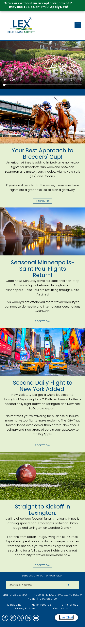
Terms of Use (69, 605)
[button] (78, 25)
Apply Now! (59, 7)
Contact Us (60, 608)
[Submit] (69, 585)
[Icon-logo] (20, 618)
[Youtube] (36, 618)
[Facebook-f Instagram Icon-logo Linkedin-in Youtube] (42, 618)
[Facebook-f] (5, 618)
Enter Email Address (18, 579)
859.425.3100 (48, 599)
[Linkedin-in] (28, 618)
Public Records (41, 605)
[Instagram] (13, 618)
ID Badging (14, 605)
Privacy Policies (25, 608)
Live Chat (66, 617)
